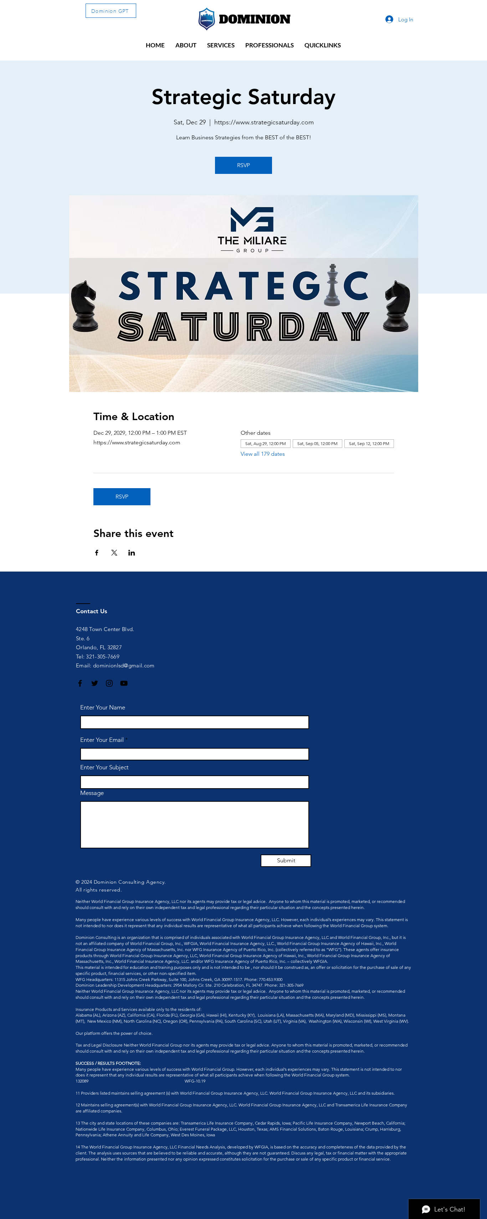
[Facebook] (80, 683)
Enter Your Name (102, 707)
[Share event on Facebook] (96, 553)
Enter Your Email (102, 740)
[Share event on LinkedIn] (131, 553)
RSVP (243, 165)
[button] (186, 45)
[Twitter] (94, 683)
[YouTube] (123, 683)
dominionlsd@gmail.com (123, 665)
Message (92, 793)
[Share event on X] (114, 553)
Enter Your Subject (104, 767)
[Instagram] (109, 683)
